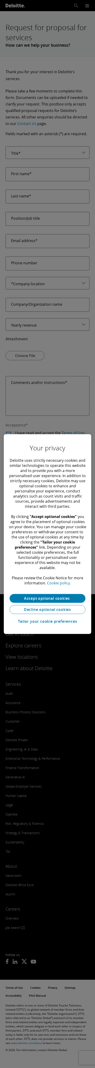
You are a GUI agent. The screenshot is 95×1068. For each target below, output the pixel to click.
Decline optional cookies (47, 609)
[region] (47, 534)
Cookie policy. (59, 583)
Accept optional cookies (47, 598)
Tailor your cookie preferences (47, 621)
